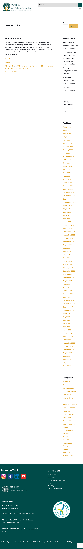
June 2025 (67, 173)
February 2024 (68, 225)
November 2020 (69, 343)
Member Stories (69, 408)
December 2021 (69, 300)
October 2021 (68, 307)
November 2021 (69, 304)
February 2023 (68, 264)
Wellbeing (66, 452)
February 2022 (68, 294)
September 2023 (69, 241)
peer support (48, 66)
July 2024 (66, 209)
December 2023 (69, 232)
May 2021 (66, 323)
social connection (11, 68)
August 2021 (67, 313)
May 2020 (66, 363)
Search (65, 23)
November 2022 (69, 274)
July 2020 (66, 356)
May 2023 (66, 255)
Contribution (68, 395)
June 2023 (67, 251)
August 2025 (67, 166)
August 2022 (67, 281)
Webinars (66, 449)
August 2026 (67, 127)
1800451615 (15, 508)
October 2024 (68, 199)
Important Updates (70, 404)
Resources (67, 418)
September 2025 (69, 163)
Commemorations (70, 391)
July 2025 (66, 169)
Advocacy (66, 382)
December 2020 (69, 340)
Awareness (67, 385)
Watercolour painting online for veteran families (70, 80)
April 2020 (67, 366)
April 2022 (67, 287)
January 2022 (68, 297)
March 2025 (67, 183)
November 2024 (69, 196)
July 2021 (66, 317)
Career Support (68, 388)
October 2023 (68, 238)
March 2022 (67, 291)
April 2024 (67, 219)
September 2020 (69, 350)
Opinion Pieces (68, 414)
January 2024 (68, 228)
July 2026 (66, 130)
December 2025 (69, 153)
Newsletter (67, 411)
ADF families (9, 66)
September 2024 (69, 202)
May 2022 (66, 284)
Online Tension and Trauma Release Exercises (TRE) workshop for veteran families (70, 58)
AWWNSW (19, 66)
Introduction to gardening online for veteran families (70, 45)
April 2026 (67, 140)
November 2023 (69, 235)
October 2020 (68, 346)
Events (7, 62)
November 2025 (69, 156)
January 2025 (68, 189)
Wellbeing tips (68, 456)
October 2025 (68, 160)
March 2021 (67, 330)
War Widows (23, 68)
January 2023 (68, 268)
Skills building (68, 421)
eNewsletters (68, 398)
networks (27, 66)
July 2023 (66, 248)
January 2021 (68, 336)
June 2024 (67, 212)
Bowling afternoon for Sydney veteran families (70, 71)
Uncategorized (68, 430)
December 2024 (69, 192)
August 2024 (67, 205)
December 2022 (69, 271)
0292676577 (13, 505)
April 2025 (67, 179)
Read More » (9, 59)
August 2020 (67, 353)
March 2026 (67, 143)
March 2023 (67, 261)
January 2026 (68, 150)
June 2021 (66, 320)
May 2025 (66, 176)
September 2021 (69, 310)
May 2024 (66, 215)
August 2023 (67, 245)
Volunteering (67, 434)
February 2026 (68, 147)
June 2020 (67, 359)
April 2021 (66, 327)
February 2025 (68, 186)
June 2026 (67, 133)
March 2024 (67, 222)
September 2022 (69, 278)
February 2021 (68, 333)
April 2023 (67, 258)
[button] (80, 9)
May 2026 (66, 137)
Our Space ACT (37, 66)
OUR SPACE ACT (13, 38)
